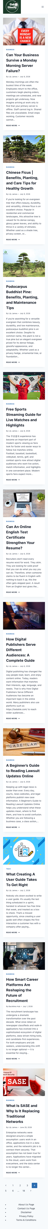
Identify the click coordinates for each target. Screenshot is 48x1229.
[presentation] (24, 31)
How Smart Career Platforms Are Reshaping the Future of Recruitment (22, 990)
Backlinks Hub (14, 1006)
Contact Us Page (26, 1208)
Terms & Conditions (26, 1220)
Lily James (13, 77)
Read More (13, 125)
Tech (8, 869)
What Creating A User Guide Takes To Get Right (21, 879)
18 (24, 1190)
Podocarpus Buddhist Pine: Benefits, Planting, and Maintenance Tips (22, 297)
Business (10, 50)
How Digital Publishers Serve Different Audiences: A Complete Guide (21, 650)
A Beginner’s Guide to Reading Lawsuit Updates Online (23, 770)
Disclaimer (26, 1212)
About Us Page (26, 1204)
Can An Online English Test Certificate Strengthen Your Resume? (20, 537)
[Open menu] (42, 7)
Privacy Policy (26, 1216)
